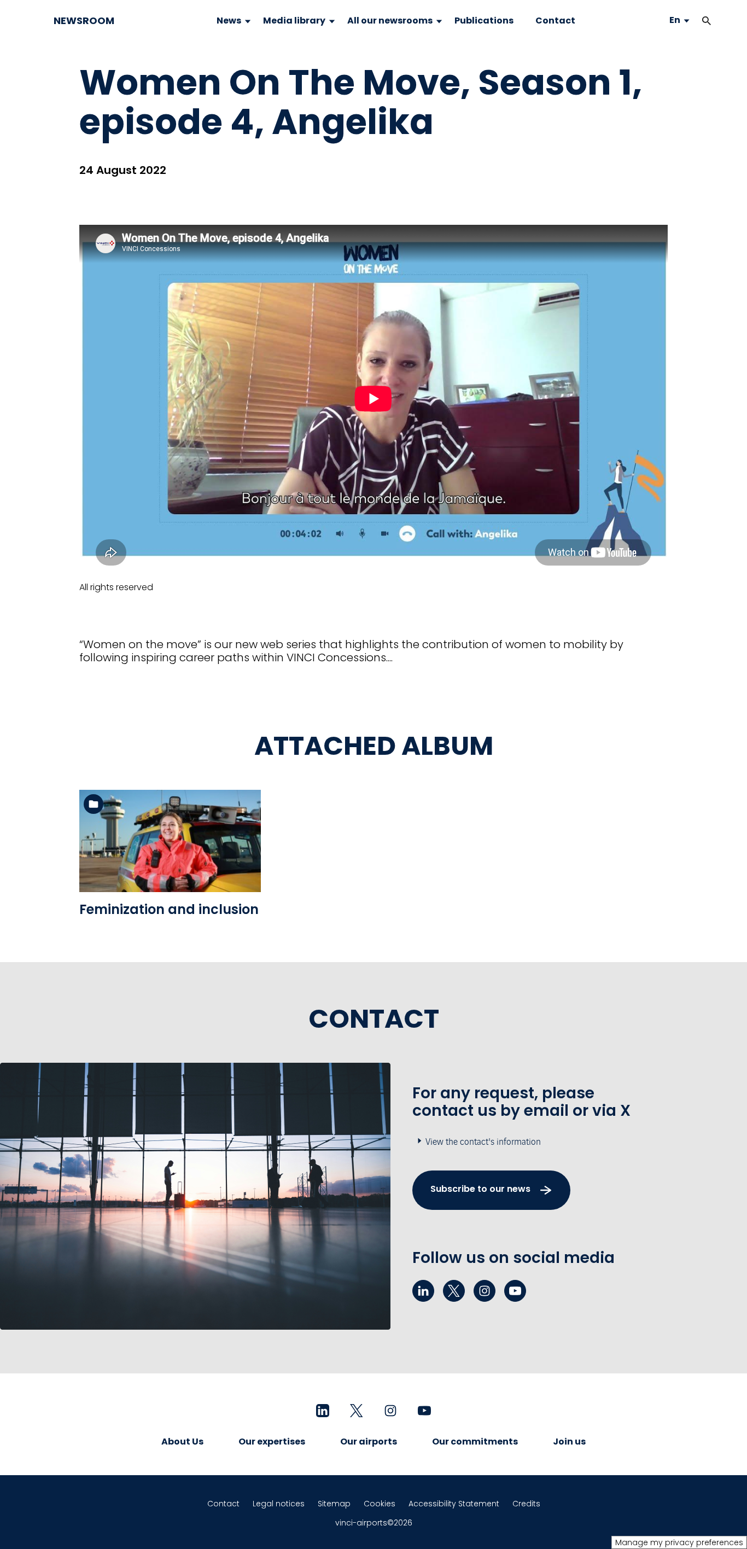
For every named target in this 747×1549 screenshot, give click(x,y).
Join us (569, 1441)
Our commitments (475, 1441)
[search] (695, 20)
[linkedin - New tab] (423, 1291)
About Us (182, 1441)
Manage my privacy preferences (679, 1542)
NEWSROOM (84, 20)
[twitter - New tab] (454, 1291)
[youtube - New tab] (515, 1291)
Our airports (368, 1441)
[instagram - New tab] (484, 1291)
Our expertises (271, 1441)
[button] (706, 20)
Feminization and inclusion (169, 909)
